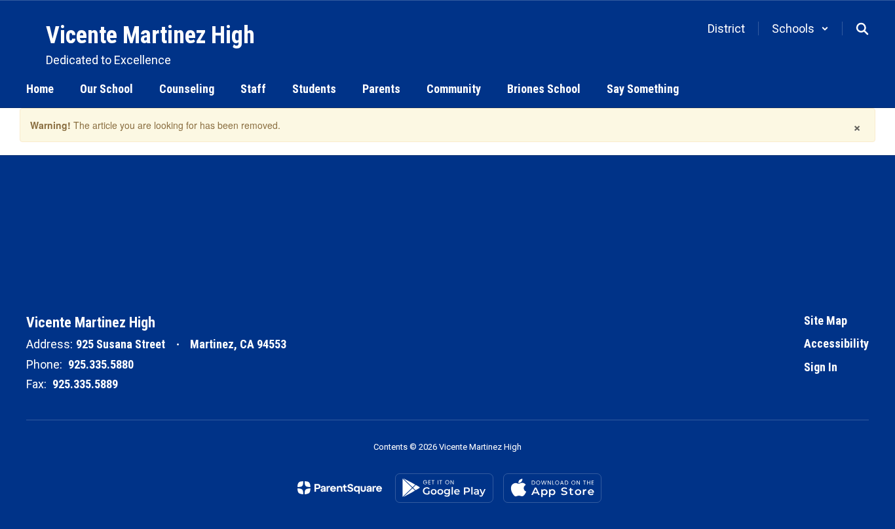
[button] (800, 28)
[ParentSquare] (339, 488)
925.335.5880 (101, 364)
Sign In (820, 367)
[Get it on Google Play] (444, 488)
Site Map (825, 320)
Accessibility (836, 343)
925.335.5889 (85, 384)
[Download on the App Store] (552, 488)
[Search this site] (862, 28)
